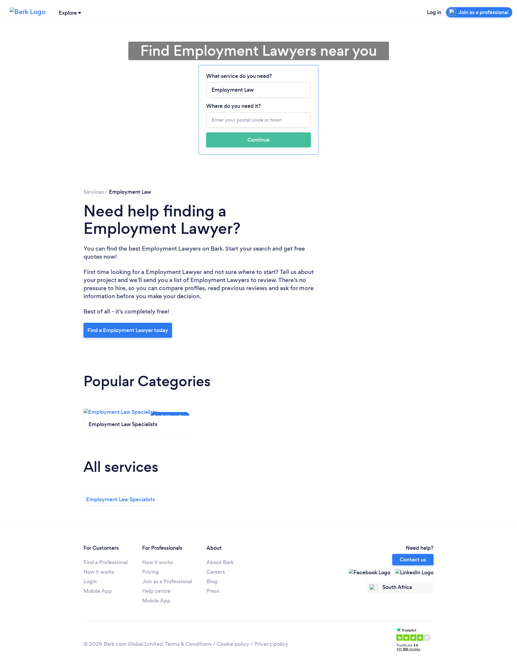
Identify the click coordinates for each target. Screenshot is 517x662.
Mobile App (97, 591)
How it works (98, 571)
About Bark (220, 562)
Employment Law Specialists (120, 499)
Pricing (150, 571)
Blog (212, 581)
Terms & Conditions (188, 644)
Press (212, 591)
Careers (215, 571)
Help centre (156, 591)
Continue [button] (258, 139)
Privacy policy (271, 644)
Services (93, 192)
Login (90, 581)
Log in (434, 12)
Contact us (413, 559)
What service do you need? (239, 76)
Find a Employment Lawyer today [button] (127, 330)
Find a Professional (105, 562)
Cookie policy (233, 644)
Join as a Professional (167, 581)
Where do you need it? (233, 106)
